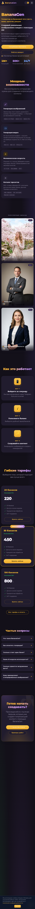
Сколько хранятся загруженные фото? (17, 667)
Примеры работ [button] (18, 733)
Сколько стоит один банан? (17, 652)
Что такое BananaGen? (17, 638)
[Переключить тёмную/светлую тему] (26, 3)
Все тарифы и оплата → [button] (17, 612)
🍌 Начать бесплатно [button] (17, 727)
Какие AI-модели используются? (17, 659)
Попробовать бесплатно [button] (17, 47)
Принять (17, 906)
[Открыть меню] (32, 3)
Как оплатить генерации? (17, 645)
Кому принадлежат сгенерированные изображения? (17, 676)
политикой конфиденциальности (13, 903)
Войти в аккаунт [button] (17, 52)
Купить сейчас (17, 519)
